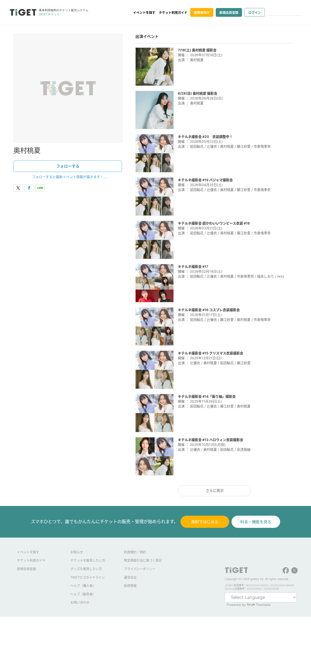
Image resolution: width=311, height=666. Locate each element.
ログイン (254, 12)
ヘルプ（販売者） (83, 594)
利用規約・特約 (135, 552)
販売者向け (202, 12)
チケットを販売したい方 (87, 560)
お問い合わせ (79, 602)
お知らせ (76, 552)
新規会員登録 (228, 12)
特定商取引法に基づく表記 (143, 560)
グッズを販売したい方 (86, 569)
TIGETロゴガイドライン (87, 577)
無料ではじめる (204, 521)
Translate (263, 605)
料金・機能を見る (255, 521)
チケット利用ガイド (173, 12)
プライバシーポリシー (140, 569)
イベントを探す (144, 12)
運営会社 (130, 577)
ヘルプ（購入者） (83, 585)
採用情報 (130, 585)
